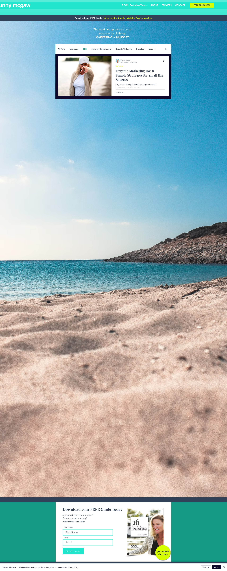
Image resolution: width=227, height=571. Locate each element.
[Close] (224, 567)
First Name (68, 527)
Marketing (74, 49)
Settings (206, 567)
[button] (166, 49)
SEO (85, 49)
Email (66, 537)
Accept (216, 567)
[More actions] (164, 61)
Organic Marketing (124, 49)
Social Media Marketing (101, 49)
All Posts (61, 49)
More (151, 49)
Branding (140, 49)
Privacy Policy (73, 567)
